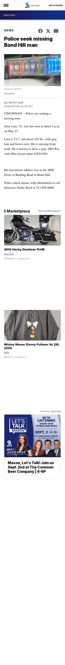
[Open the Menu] (6, 5)
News (9, 30)
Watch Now (55, 5)
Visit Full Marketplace (49, 211)
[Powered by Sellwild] (56, 411)
